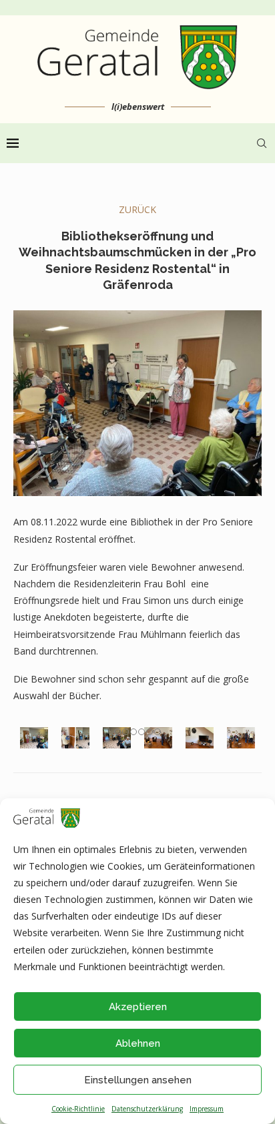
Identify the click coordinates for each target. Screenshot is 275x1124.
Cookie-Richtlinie (78, 1108)
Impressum (207, 1108)
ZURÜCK (137, 209)
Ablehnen (137, 1043)
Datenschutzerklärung (147, 1108)
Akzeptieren (138, 1007)
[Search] (261, 143)
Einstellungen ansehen (138, 1080)
